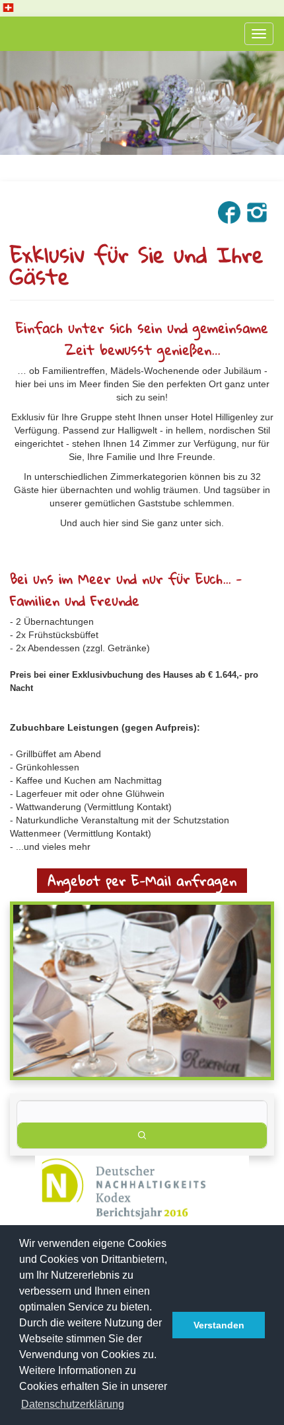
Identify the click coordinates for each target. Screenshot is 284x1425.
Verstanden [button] (219, 1325)
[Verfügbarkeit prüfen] (142, 1135)
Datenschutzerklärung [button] (72, 1404)
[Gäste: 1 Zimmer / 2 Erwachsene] (142, 1112)
